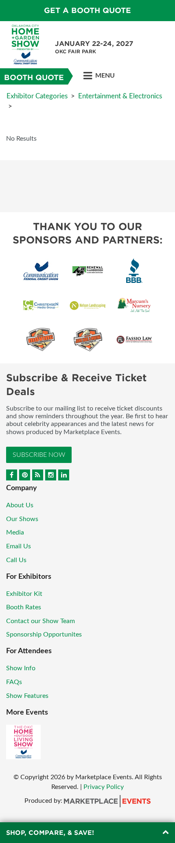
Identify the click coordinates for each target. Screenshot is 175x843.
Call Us (16, 560)
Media (15, 532)
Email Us (18, 546)
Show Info (20, 668)
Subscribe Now (39, 455)
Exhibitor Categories (37, 96)
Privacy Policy (103, 787)
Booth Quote (34, 77)
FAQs (14, 682)
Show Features (27, 696)
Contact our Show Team (40, 621)
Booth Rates (23, 607)
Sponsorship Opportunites (44, 634)
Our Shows (22, 519)
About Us (19, 505)
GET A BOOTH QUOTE (87, 10)
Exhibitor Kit (24, 594)
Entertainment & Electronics (120, 96)
